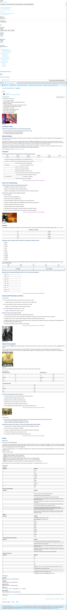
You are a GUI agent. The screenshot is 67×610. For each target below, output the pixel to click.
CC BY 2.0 (20, 588)
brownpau (10, 588)
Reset (2, 28)
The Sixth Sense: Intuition (29, 459)
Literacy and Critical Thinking (36, 85)
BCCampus (18, 94)
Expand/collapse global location (64, 85)
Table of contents (60, 97)
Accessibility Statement (36, 608)
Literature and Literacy (24, 85)
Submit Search (3, 21)
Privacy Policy (21, 608)
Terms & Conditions (28, 608)
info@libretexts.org (55, 608)
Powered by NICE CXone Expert (17, 606)
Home (7, 85)
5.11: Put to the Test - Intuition (11, 594)
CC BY (42, 594)
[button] (4, 64)
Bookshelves (14, 85)
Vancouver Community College (10, 94)
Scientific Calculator (5, 57)
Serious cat (4, 588)
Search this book (3, 18)
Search (4, 83)
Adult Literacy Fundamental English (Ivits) (52, 85)
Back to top (4, 598)
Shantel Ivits (7, 93)
